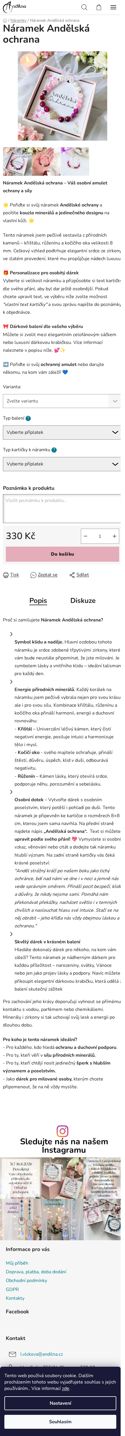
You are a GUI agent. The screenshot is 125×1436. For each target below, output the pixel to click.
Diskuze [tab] (83, 600)
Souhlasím (60, 1422)
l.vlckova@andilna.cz (41, 1354)
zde (65, 1388)
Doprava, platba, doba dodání (36, 1272)
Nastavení (60, 1403)
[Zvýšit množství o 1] (114, 536)
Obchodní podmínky (26, 1280)
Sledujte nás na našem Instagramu (64, 1146)
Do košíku (62, 554)
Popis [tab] (38, 600)
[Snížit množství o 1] (85, 536)
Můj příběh (17, 1263)
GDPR (12, 1289)
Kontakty (15, 1298)
